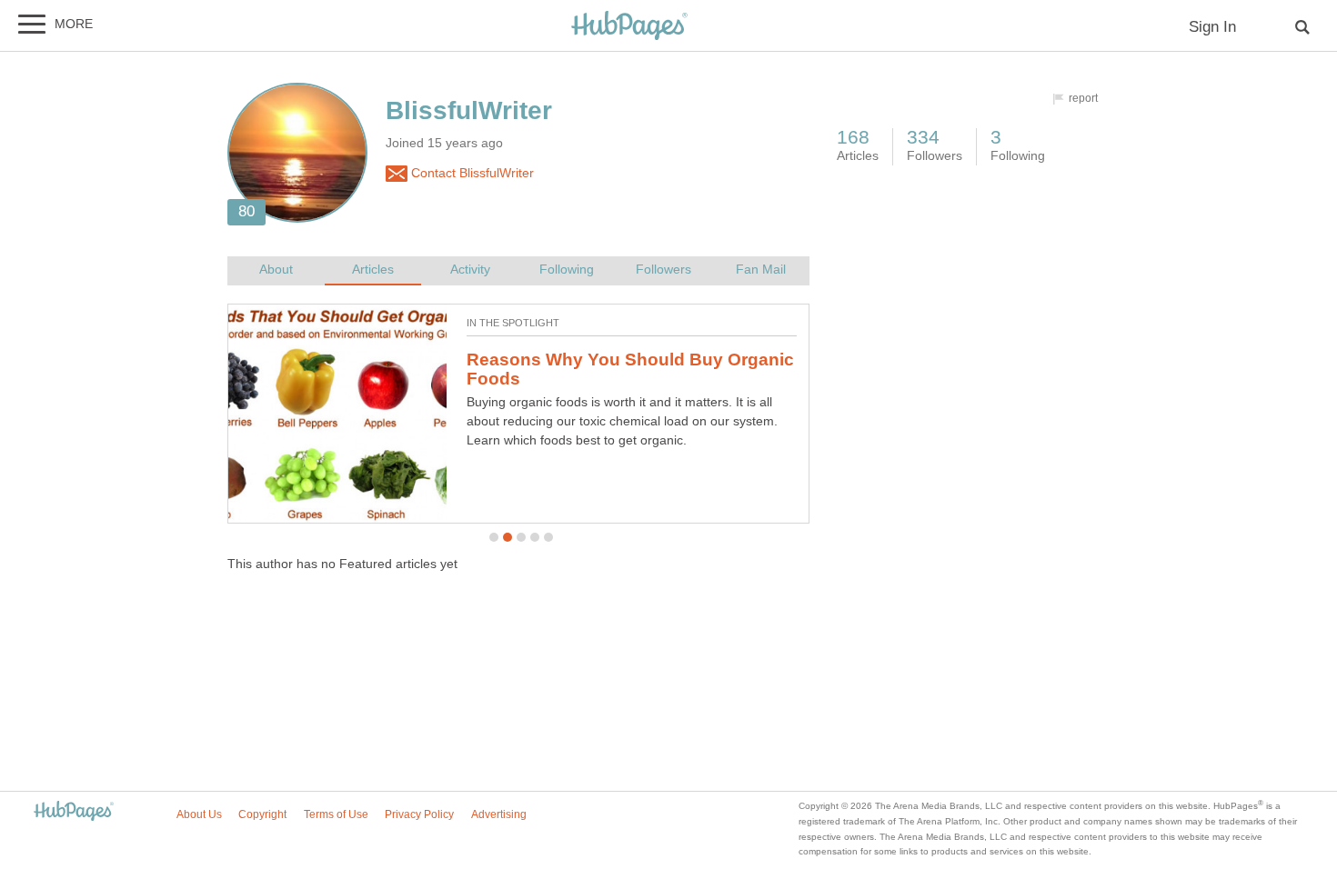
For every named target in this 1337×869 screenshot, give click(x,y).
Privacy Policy (419, 814)
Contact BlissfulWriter (470, 173)
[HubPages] (629, 27)
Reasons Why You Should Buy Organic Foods (630, 369)
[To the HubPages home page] (73, 812)
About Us (199, 814)
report (1083, 98)
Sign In (1212, 26)
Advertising (499, 814)
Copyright (262, 814)
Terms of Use (336, 814)
